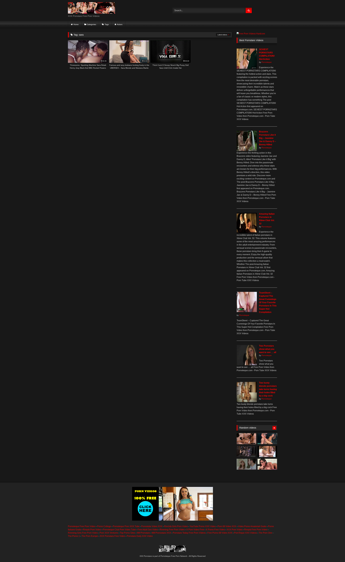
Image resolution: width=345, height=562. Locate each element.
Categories (91, 24)
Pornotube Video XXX (151, 526)
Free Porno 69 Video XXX (219, 533)
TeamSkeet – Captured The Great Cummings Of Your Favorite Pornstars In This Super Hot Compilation (268, 302)
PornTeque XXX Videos (245, 533)
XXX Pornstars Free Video (112, 536)
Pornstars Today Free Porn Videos (189, 533)
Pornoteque (267, 62)
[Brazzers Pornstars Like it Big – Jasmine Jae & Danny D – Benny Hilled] (247, 150)
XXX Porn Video (234, 529)
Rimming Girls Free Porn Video (83, 533)
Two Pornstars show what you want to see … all (267, 349)
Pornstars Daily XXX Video (140, 536)
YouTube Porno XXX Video (203, 526)
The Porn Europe (90, 536)
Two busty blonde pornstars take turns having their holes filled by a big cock (268, 389)
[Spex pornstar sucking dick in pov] (267, 464)
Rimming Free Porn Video (172, 529)
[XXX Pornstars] (91, 8)
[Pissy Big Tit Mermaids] (246, 438)
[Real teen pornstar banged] (246, 464)
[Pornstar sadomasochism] (246, 451)
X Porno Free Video (215, 529)
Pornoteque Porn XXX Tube (126, 526)
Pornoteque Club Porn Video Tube (119, 529)
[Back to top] (337, 554)
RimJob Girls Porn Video (176, 526)
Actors (119, 24)
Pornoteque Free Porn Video (81, 526)
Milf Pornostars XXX (161, 533)
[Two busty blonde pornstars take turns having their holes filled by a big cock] (247, 401)
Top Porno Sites (127, 533)
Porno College (104, 526)
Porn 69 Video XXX (227, 526)
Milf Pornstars (143, 533)
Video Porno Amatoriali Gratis (252, 526)
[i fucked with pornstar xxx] (267, 451)
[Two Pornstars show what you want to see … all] (247, 364)
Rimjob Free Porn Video (255, 529)
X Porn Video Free (195, 529)
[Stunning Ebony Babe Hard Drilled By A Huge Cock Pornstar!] (267, 438)
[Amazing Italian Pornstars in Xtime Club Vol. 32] (247, 232)
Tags (107, 24)
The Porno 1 (74, 536)
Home (76, 24)
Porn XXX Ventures (109, 533)
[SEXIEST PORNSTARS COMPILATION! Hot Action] (247, 68)
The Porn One (265, 533)
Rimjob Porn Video (92, 529)
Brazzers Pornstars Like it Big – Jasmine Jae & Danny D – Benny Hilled (267, 138)
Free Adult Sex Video (148, 529)
